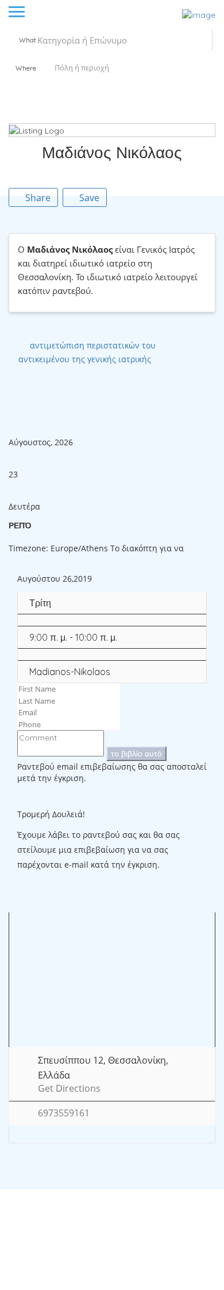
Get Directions (69, 1089)
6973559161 (64, 1113)
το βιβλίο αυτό (136, 753)
